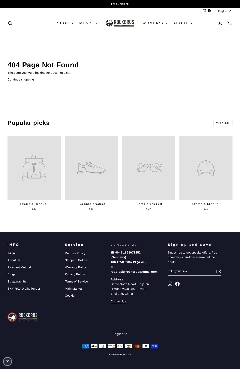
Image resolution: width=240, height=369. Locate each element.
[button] (7, 361)
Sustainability (17, 281)
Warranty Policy (76, 267)
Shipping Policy (76, 260)
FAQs (11, 253)
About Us (14, 260)
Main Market (73, 288)
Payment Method (19, 267)
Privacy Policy (75, 274)
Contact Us (118, 301)
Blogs (12, 274)
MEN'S (87, 23)
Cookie (70, 295)
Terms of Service (76, 281)
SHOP (64, 23)
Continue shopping (21, 79)
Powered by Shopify (120, 354)
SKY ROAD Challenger (24, 288)
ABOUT (181, 23)
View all (223, 122)
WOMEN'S (153, 23)
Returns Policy (75, 253)
